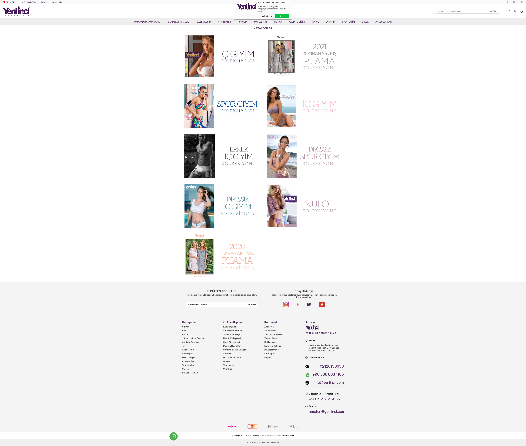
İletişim (44, 2)
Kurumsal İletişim (272, 346)
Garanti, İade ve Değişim (234, 350)
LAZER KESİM (204, 21)
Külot (184, 331)
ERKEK (365, 21)
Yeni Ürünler (188, 365)
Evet (282, 16)
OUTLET (186, 369)
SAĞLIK (243, 21)
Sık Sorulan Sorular (232, 331)
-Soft (249, 443)
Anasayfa (269, 327)
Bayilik (267, 357)
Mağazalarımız (271, 350)
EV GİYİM (330, 21)
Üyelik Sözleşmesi (232, 338)
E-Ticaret (255, 443)
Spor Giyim (187, 354)
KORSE (315, 21)
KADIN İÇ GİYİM (297, 21)
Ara (494, 11)
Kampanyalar (57, 2)
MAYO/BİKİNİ (260, 21)
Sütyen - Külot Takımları (193, 338)
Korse (185, 334)
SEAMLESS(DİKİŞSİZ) (179, 21)
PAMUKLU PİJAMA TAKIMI (147, 21)
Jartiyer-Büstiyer (190, 342)
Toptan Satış (270, 338)
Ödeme (226, 361)
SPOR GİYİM (348, 21)
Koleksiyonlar (225, 21)
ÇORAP (278, 21)
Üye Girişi (227, 369)
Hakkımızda (270, 342)
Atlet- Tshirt (188, 350)
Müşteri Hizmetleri (232, 346)
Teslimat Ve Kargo (232, 334)
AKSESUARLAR (383, 21)
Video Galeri (270, 331)
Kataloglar (269, 354)
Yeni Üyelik (228, 365)
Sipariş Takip (31, 2)
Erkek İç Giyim (188, 357)
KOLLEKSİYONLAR (190, 373)
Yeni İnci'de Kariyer (273, 334)
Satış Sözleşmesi (231, 342)
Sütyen (185, 327)
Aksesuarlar (188, 361)
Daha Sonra (267, 16)
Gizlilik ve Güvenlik (232, 357)
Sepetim (227, 354)
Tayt (184, 346)
